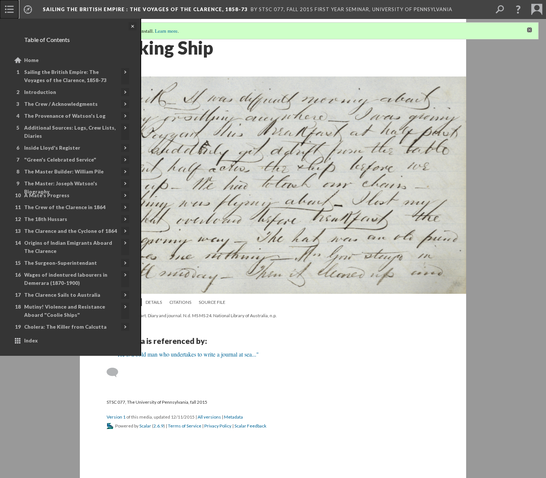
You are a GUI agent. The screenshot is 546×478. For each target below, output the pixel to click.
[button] (518, 9)
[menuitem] (9, 9)
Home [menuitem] (31, 60)
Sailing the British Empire (145, 9)
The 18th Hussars (45, 219)
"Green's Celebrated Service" (60, 160)
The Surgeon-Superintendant (60, 263)
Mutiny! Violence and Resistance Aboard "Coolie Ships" (64, 311)
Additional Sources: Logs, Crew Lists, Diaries (70, 132)
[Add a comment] (116, 372)
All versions (209, 417)
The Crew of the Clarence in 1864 (64, 207)
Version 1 (116, 417)
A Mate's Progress (46, 195)
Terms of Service (184, 426)
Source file (212, 302)
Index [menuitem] (31, 341)
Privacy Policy (217, 426)
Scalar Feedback (250, 426)
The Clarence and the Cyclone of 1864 (70, 231)
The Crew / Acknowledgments (61, 104)
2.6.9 (158, 426)
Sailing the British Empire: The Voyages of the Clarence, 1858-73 (65, 76)
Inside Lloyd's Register (52, 148)
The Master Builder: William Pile (64, 172)
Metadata (233, 417)
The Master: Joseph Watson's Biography (60, 188)
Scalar (145, 426)
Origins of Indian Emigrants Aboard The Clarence (68, 247)
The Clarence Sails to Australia (62, 295)
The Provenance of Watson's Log (64, 116)
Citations (180, 302)
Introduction (40, 92)
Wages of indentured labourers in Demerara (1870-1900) (65, 279)
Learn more (166, 30)
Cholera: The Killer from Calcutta (65, 327)
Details (154, 302)
